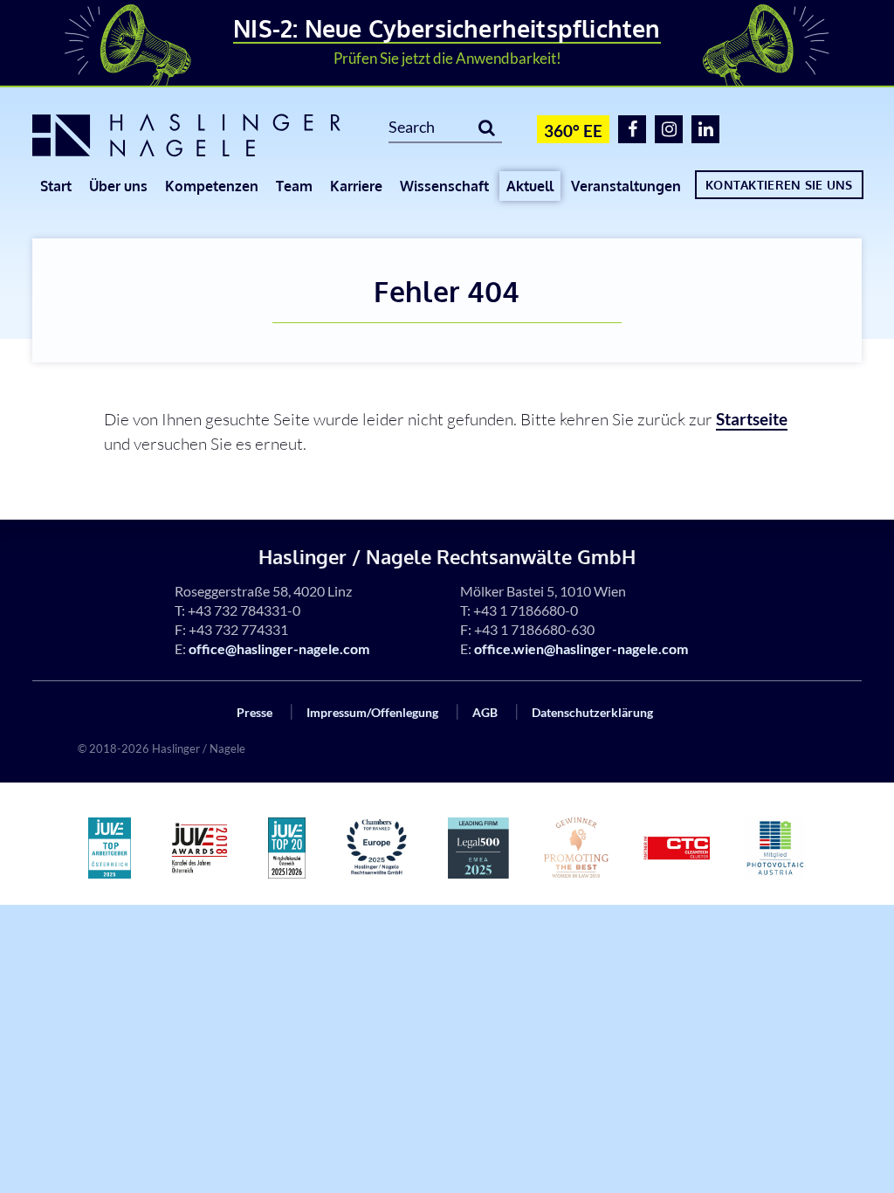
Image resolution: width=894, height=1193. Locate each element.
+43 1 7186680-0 (525, 610)
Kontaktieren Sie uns (779, 183)
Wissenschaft (444, 186)
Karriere (356, 186)
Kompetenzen (211, 186)
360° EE (573, 131)
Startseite (751, 419)
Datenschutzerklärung (592, 712)
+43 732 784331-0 (244, 610)
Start (56, 186)
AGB (485, 712)
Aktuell (530, 186)
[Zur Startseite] (197, 135)
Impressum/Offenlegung (372, 712)
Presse (254, 712)
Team (294, 186)
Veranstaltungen (626, 186)
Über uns (118, 186)
